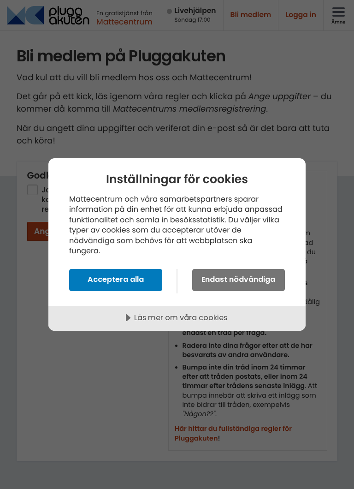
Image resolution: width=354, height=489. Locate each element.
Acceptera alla (116, 279)
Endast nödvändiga (238, 279)
